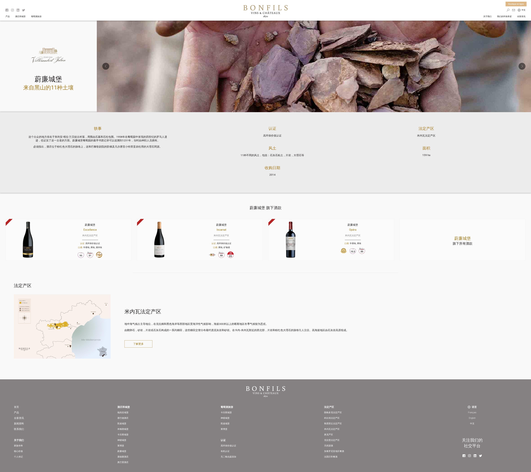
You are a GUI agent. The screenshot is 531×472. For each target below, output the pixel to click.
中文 (472, 423)
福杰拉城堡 (122, 412)
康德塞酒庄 (122, 456)
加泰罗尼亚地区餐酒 (334, 451)
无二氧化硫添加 (228, 456)
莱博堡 (120, 445)
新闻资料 (19, 423)
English (472, 418)
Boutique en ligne (516, 4)
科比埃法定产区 (332, 418)
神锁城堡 (121, 440)
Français (472, 412)
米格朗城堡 (122, 429)
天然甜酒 (328, 445)
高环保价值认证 (272, 135)
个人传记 (18, 456)
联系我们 (19, 429)
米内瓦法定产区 (426, 135)
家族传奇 (18, 445)
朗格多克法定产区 (333, 412)
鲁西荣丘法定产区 (333, 423)
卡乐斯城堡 (122, 434)
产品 (8, 16)
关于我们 (487, 16)
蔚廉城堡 (121, 451)
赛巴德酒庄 (122, 418)
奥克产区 (328, 434)
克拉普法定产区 (332, 440)
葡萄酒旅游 (36, 16)
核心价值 (18, 451)
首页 (16, 406)
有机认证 (225, 451)
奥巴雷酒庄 (122, 462)
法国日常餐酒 (330, 456)
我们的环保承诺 (504, 16)
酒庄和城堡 (20, 16)
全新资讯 (521, 16)
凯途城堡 (121, 423)
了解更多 (138, 343)
